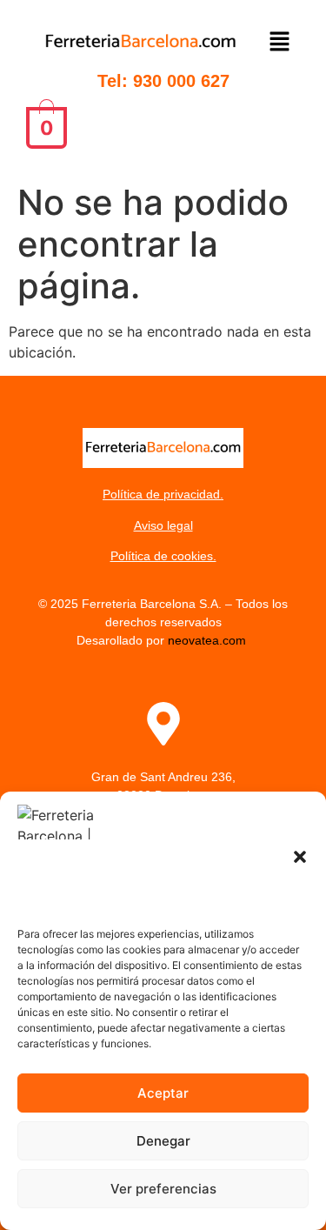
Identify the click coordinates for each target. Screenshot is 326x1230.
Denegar (163, 1141)
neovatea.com (208, 640)
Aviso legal (163, 525)
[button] (300, 857)
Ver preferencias (163, 1188)
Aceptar (163, 1093)
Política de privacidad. (163, 494)
